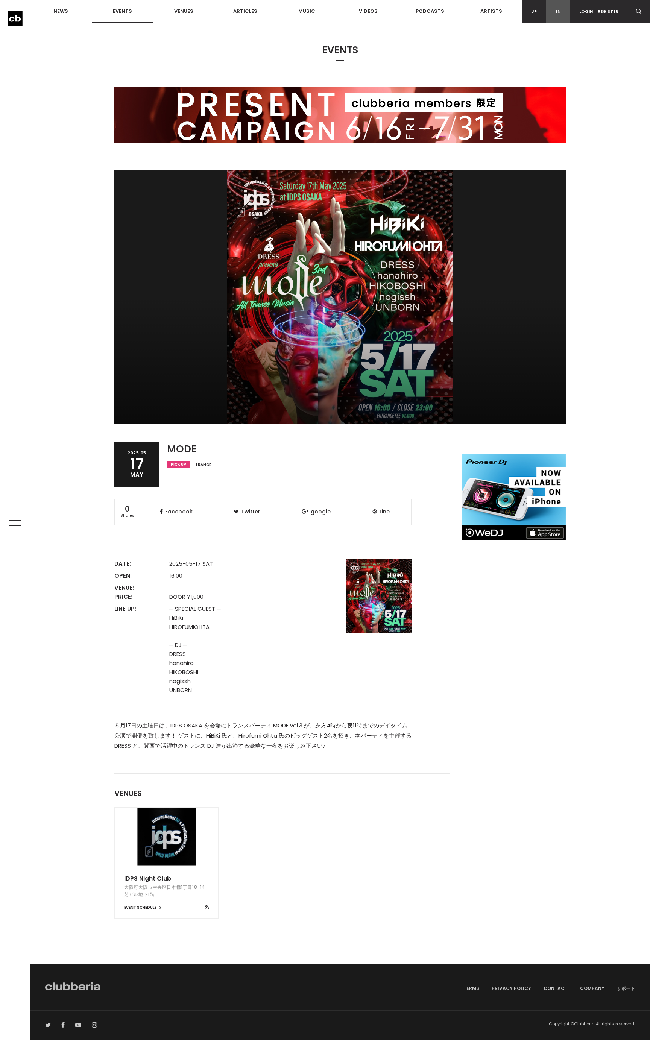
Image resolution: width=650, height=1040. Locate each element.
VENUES (183, 11)
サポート (626, 988)
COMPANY (592, 988)
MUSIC (306, 11)
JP (534, 11)
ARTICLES (245, 11)
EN (557, 11)
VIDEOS (368, 11)
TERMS (471, 988)
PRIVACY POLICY (511, 988)
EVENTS (122, 11)
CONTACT (556, 988)
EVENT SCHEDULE (140, 907)
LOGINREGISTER (598, 11)
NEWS (60, 11)
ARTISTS (491, 11)
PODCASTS (430, 11)
